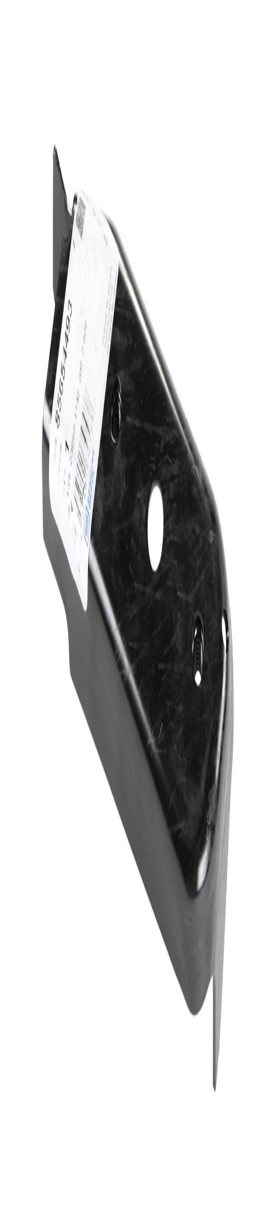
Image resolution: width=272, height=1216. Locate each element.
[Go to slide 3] (6, 577)
